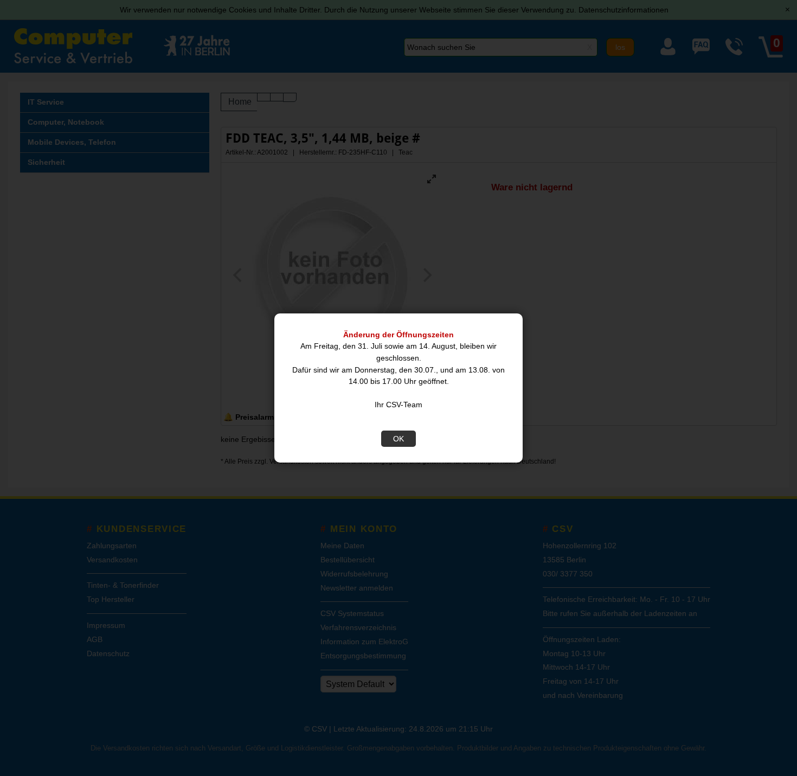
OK (398, 438)
